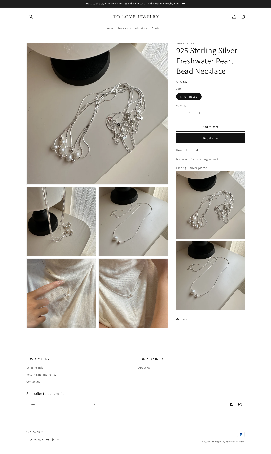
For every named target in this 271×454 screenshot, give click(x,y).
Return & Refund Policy (41, 374)
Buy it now (210, 138)
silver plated (188, 96)
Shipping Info (35, 367)
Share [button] (184, 319)
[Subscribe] (93, 404)
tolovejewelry (218, 442)
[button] (30, 16)
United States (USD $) (42, 439)
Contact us (33, 381)
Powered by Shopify (235, 442)
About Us (144, 367)
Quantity (181, 105)
